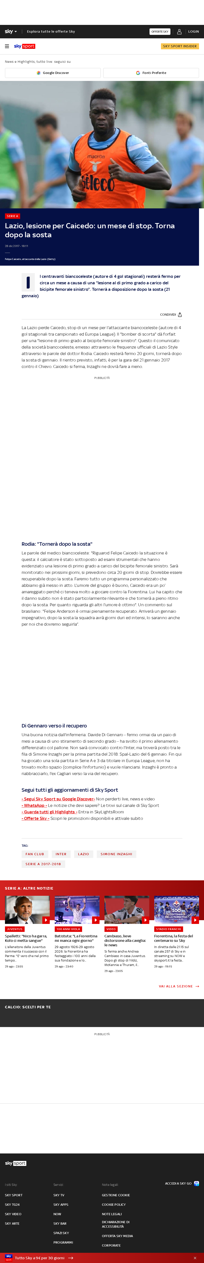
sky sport (13, 1195)
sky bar (59, 1223)
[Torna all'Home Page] (25, 46)
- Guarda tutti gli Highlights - (49, 811)
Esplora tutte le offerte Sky (51, 31)
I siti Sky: (11, 1185)
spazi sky (61, 1233)
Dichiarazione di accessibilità (115, 1224)
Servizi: (58, 1185)
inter (61, 854)
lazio (83, 854)
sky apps (61, 1204)
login (193, 31)
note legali (112, 1214)
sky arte (12, 1223)
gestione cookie (116, 1195)
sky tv (58, 1195)
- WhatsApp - (34, 805)
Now (57, 1214)
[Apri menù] (7, 46)
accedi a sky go (178, 1183)
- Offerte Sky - (36, 818)
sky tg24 (12, 1204)
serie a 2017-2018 (43, 864)
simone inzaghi (116, 854)
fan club (35, 854)
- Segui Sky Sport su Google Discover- (58, 798)
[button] (94, 1258)
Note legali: (110, 1185)
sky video (13, 1214)
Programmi (63, 1242)
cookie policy (114, 1204)
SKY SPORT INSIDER (180, 46)
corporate (111, 1245)
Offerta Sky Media (117, 1236)
